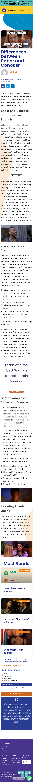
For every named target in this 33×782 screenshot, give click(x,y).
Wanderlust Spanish (16, 10)
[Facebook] (19, 772)
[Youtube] (22, 772)
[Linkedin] (29, 772)
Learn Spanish (16, 176)
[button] (29, 10)
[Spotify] (26, 775)
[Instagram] (26, 772)
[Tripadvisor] (22, 775)
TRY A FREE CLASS (16, 392)
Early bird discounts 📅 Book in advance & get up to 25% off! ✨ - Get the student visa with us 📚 (16, 3)
